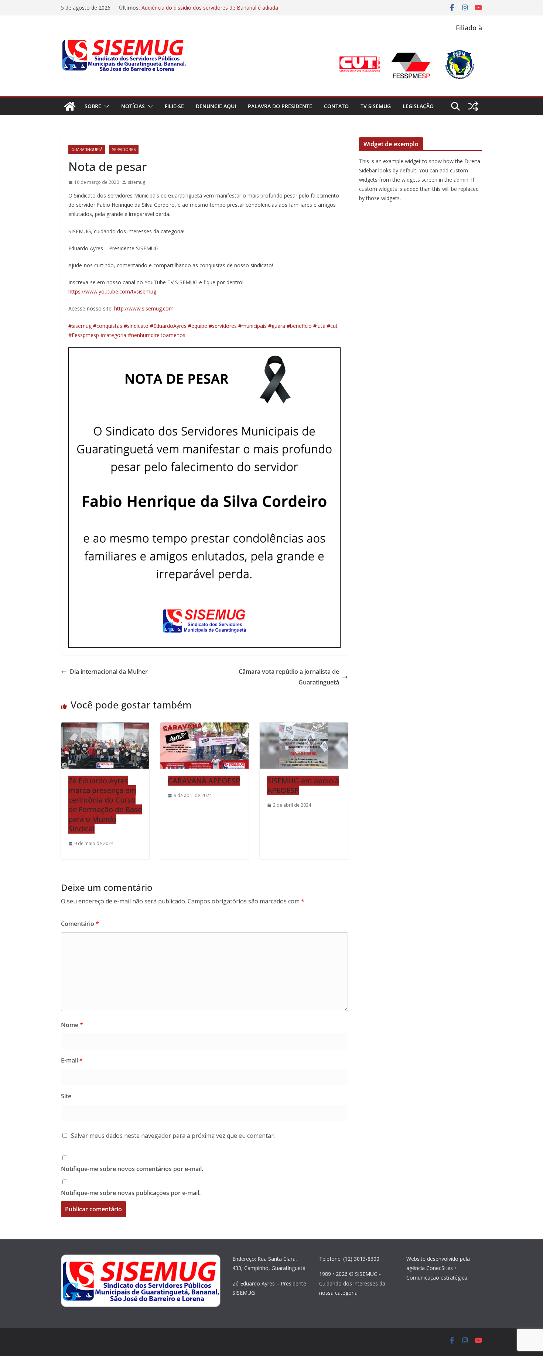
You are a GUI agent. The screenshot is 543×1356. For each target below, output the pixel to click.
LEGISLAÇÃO (418, 106)
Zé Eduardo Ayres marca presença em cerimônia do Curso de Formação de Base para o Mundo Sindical (105, 805)
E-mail (72, 1060)
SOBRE (93, 106)
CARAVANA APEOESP (204, 781)
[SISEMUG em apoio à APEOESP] (304, 728)
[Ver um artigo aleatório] (473, 106)
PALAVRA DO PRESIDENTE (280, 106)
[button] (105, 106)
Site (66, 1096)
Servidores (124, 149)
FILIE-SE (174, 106)
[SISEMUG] (70, 106)
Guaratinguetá (86, 149)
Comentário (80, 924)
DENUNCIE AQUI (216, 106)
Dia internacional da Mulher (109, 671)
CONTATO (336, 106)
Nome (72, 1025)
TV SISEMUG (376, 106)
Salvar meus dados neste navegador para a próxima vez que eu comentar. (173, 1136)
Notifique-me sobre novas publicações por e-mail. (131, 1193)
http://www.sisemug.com (144, 308)
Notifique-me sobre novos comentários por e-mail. (132, 1169)
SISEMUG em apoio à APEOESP (303, 785)
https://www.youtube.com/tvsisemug (112, 291)
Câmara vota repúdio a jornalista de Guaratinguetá (289, 676)
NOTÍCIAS (133, 106)
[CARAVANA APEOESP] (204, 728)
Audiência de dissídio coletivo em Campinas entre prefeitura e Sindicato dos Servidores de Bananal (215, 10)
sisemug (136, 182)
